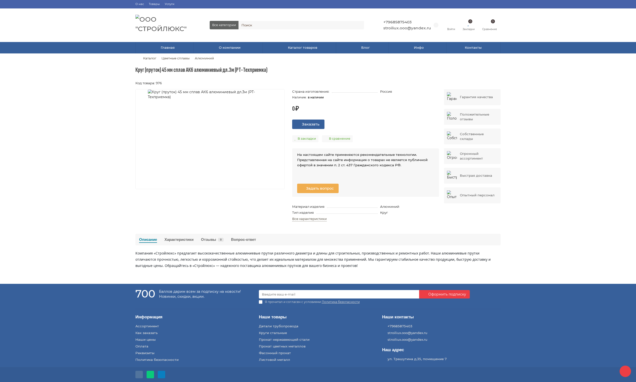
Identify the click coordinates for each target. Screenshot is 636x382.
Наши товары (273, 317)
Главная (168, 47)
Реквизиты (145, 353)
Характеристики (179, 239)
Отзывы (211, 239)
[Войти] (451, 22)
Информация (148, 317)
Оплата (141, 346)
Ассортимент (147, 326)
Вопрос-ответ (243, 239)
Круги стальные (273, 333)
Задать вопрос (319, 188)
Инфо (419, 47)
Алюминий (204, 58)
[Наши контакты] (625, 371)
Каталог (149, 58)
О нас (139, 4)
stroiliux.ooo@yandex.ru (407, 28)
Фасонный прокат (275, 353)
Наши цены (145, 339)
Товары (154, 4)
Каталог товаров (302, 47)
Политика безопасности (157, 360)
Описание (148, 239)
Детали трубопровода (278, 326)
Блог (365, 47)
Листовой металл (274, 360)
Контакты (473, 47)
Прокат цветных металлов (282, 346)
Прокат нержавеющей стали (284, 339)
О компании (229, 47)
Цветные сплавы (175, 58)
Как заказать (146, 333)
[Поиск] (359, 25)
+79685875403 (397, 22)
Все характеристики (309, 219)
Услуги (169, 4)
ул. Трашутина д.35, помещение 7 (417, 359)
